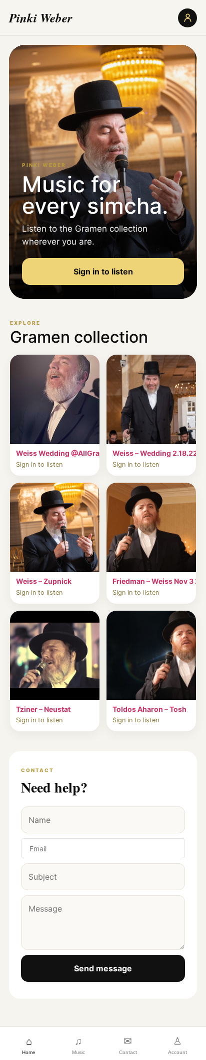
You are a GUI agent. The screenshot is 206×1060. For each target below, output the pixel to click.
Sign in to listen (103, 271)
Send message (103, 968)
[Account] (187, 17)
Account (177, 1045)
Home (29, 1045)
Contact (128, 1045)
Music (78, 1045)
